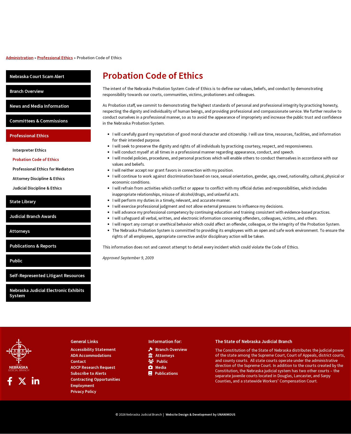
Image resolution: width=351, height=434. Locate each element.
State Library (23, 201)
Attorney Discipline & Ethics (39, 178)
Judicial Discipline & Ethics (37, 188)
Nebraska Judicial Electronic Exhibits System (47, 292)
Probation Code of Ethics (36, 159)
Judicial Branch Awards (33, 216)
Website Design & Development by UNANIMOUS (200, 414)
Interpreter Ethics (29, 150)
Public (16, 261)
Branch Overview (27, 91)
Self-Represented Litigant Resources (47, 275)
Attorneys (20, 231)
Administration (19, 57)
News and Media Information (39, 106)
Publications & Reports (33, 246)
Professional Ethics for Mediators (43, 169)
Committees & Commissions (39, 121)
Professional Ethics (55, 57)
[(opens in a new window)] (11, 381)
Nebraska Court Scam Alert (37, 76)
